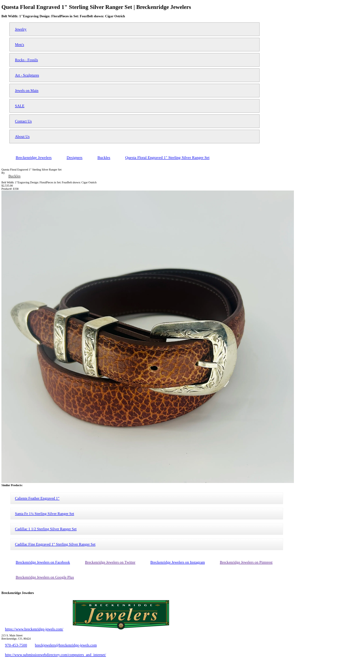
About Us (22, 136)
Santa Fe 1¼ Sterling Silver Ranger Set (44, 513)
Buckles (14, 176)
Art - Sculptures (27, 75)
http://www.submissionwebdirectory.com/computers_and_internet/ (55, 655)
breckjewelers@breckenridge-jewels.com (66, 645)
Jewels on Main (26, 90)
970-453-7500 (16, 645)
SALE (19, 106)
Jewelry (21, 29)
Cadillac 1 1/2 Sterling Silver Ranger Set (46, 529)
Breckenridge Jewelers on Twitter (110, 562)
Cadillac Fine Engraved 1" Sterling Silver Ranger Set (55, 544)
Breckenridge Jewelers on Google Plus (45, 577)
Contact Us (23, 121)
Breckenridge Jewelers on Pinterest (246, 562)
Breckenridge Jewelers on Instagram (177, 562)
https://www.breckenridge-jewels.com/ (34, 629)
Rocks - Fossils (26, 60)
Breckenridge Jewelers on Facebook (43, 562)
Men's (19, 44)
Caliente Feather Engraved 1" (37, 498)
